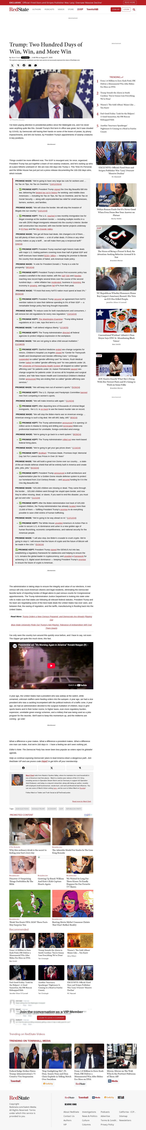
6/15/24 (34, 468)
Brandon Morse (116, 260)
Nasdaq (77, 276)
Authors (36, 9)
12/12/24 (72, 518)
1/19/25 (64, 327)
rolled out (67, 439)
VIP (65, 1124)
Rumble (82, 788)
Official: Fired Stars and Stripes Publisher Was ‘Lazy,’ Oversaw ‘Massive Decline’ (62, 2)
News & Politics (89, 1116)
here (55, 788)
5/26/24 (75, 387)
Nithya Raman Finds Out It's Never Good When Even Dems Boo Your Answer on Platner (116, 212)
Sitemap (123, 1116)
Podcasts (49, 9)
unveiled (59, 523)
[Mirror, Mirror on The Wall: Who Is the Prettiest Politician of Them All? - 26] (122, 1056)
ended (58, 349)
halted (28, 362)
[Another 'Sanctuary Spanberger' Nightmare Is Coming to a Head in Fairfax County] (51, 972)
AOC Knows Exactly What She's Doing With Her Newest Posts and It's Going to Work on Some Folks (116, 381)
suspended (24, 359)
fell (53, 286)
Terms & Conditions (109, 1120)
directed (66, 332)
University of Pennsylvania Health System (41, 366)
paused (74, 369)
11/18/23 (20, 344)
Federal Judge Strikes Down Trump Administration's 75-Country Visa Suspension (22, 1073)
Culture (85, 1120)
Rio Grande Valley (44, 229)
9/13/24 (30, 267)
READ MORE (130, 2)
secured (57, 299)
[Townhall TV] (92, 9)
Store (71, 9)
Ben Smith (13, 961)
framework (79, 556)
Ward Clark (16, 57)
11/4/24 (69, 401)
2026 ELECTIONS (22, 809)
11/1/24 (36, 498)
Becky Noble (116, 218)
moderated (56, 282)
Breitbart (42, 453)
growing (33, 286)
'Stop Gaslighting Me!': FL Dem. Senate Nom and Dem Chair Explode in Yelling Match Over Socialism (56, 1075)
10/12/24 (43, 211)
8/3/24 (74, 418)
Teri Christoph (43, 959)
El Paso (24, 229)
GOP (61, 809)
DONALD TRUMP (38, 809)
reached (51, 216)
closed (59, 353)
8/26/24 (19, 294)
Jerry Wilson (71, 956)
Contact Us (69, 1116)
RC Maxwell (71, 993)
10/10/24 (72, 314)
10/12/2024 (56, 184)
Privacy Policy (107, 1124)
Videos (61, 9)
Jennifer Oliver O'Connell (18, 993)
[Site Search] (134, 9)
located (72, 506)
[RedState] (19, 9)
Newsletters (125, 1120)
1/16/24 (76, 448)
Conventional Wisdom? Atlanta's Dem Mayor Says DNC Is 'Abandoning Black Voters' (116, 338)
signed (57, 189)
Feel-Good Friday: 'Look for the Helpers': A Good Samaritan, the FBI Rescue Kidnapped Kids (21, 986)
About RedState (71, 1112)
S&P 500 (65, 276)
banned (83, 392)
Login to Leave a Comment (51, 1018)
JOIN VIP (116, 9)
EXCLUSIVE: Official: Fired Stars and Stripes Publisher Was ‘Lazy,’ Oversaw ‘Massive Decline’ (79, 986)
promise (64, 509)
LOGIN (126, 9)
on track (44, 409)
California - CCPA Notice (128, 1112)
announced (31, 379)
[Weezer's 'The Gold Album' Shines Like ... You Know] (80, 940)
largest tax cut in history (46, 193)
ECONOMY (52, 809)
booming (77, 282)
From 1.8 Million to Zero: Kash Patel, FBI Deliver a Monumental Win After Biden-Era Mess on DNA (20, 954)
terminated (68, 426)
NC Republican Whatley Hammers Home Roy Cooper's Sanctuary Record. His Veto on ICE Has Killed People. (116, 296)
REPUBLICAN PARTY (73, 809)
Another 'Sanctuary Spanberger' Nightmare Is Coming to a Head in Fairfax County (50, 986)
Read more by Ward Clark (81, 801)
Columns (86, 1124)
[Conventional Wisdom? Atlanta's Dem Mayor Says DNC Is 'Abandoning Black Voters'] (116, 320)
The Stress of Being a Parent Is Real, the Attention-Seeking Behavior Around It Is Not (116, 254)
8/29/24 (77, 434)
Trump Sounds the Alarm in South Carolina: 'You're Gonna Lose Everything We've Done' (51, 953)
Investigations (89, 1112)
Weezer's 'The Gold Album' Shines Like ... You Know (78, 951)
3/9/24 (19, 244)
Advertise (105, 1116)
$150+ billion (50, 256)
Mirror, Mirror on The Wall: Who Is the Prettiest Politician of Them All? (121, 1073)
